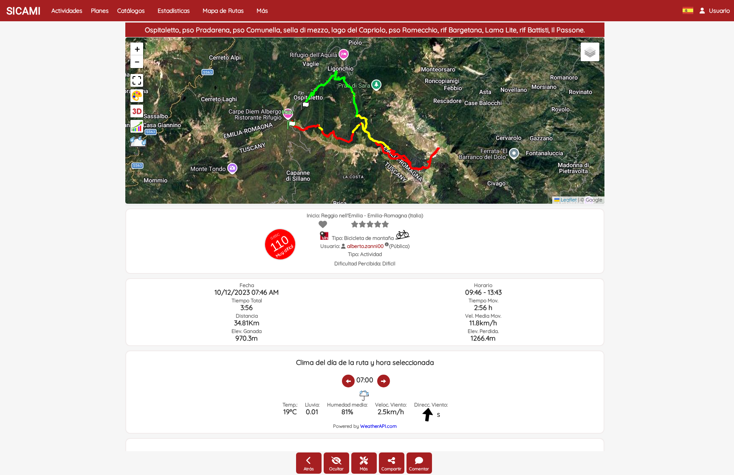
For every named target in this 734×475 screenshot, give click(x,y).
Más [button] (262, 10)
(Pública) (399, 246)
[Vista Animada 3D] (136, 111)
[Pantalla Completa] (136, 80)
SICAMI (23, 11)
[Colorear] (136, 95)
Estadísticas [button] (174, 10)
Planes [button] (100, 10)
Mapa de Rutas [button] (223, 10)
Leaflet (568, 199)
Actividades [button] (66, 10)
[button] (715, 10)
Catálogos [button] (131, 10)
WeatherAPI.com (378, 426)
